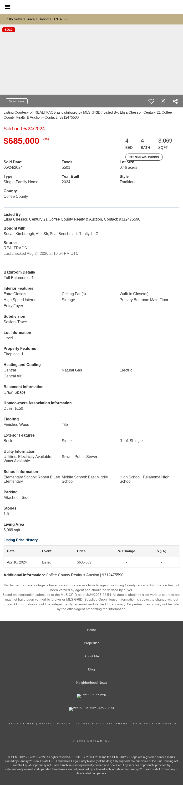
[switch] (151, 101)
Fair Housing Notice (155, 723)
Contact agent (17, 101)
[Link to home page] (91, 7)
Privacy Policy (55, 723)
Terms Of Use (20, 723)
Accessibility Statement (102, 723)
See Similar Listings (144, 157)
